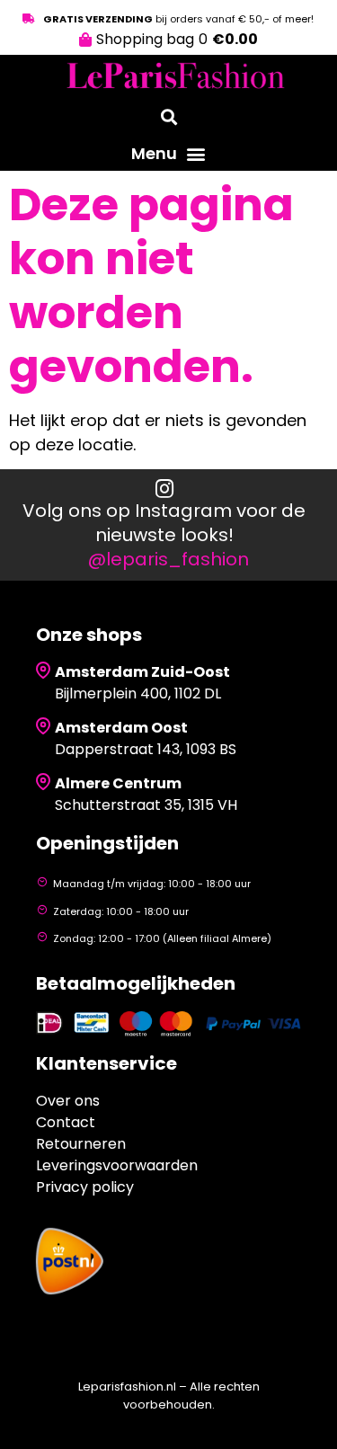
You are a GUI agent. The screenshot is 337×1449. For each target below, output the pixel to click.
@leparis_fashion (168, 559)
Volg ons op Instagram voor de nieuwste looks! (164, 522)
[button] (168, 154)
